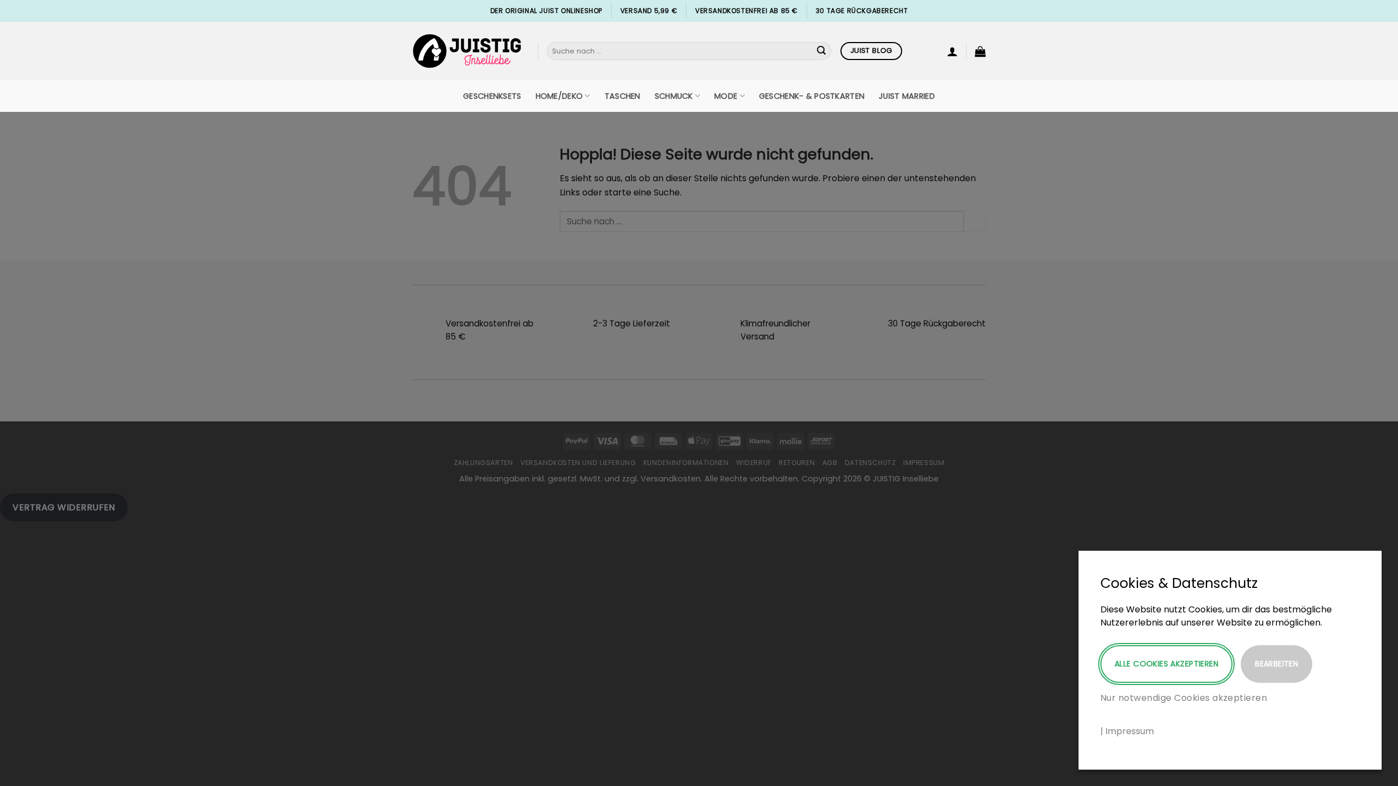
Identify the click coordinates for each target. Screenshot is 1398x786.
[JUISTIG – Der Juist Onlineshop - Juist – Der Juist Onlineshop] (467, 51)
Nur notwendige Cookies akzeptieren (1183, 698)
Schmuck (674, 96)
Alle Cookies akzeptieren (1166, 663)
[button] (952, 51)
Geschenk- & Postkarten (811, 96)
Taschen (623, 96)
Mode (725, 96)
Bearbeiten (1276, 663)
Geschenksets (492, 96)
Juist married (907, 96)
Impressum (1129, 731)
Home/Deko (559, 96)
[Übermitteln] (821, 51)
